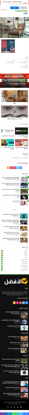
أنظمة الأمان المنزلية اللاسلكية (13, 326)
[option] (14, 80)
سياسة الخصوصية (14, 403)
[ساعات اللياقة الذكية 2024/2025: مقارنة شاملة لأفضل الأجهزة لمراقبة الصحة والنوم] (24, 366)
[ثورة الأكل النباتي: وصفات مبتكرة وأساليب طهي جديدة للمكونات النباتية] (24, 240)
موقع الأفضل (23, 402)
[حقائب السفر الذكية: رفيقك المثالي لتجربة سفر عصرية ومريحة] (24, 216)
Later (24, 7)
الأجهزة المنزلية (24, 265)
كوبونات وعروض (18, 10)
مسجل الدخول (20, 157)
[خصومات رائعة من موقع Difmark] (21, 131)
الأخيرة (14, 210)
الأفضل (25, 251)
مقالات (25, 255)
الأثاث (27, 60)
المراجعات (25, 253)
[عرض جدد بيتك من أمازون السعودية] (7, 142)
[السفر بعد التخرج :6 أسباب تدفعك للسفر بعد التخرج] (24, 197)
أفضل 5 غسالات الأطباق (15, 342)
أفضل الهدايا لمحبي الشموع (14, 348)
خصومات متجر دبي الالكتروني (8, 135)
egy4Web (5, 402)
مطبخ (26, 257)
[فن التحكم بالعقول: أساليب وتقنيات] (24, 389)
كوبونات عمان (24, 10)
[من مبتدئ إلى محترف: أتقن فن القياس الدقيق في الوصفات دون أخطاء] (24, 234)
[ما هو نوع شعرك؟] (24, 202)
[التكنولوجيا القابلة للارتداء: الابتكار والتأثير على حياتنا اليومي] (24, 321)
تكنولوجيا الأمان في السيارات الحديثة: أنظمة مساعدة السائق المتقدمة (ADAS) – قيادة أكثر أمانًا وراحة (10, 222)
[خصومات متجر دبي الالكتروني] (7, 131)
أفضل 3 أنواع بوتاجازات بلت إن (14, 336)
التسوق (26, 65)
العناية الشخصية (24, 270)
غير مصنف (25, 268)
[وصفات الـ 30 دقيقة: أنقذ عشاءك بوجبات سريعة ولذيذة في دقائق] (24, 228)
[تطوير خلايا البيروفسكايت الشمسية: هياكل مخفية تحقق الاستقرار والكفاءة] (24, 395)
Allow (18, 7)
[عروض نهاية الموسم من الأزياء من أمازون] (21, 142)
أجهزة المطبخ (24, 261)
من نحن (19, 403)
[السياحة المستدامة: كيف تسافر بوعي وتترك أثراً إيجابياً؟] (24, 191)
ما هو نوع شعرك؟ (15, 201)
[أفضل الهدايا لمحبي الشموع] (24, 350)
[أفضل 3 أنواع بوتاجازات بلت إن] (24, 338)
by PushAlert (3, 8)
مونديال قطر (24, 263)
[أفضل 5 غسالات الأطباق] (24, 344)
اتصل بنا (9, 403)
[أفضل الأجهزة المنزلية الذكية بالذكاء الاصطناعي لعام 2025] (24, 315)
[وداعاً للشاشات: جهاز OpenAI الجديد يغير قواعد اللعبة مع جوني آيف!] (24, 372)
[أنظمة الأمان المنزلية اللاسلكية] (24, 327)
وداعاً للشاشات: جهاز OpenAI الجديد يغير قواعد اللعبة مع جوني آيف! (11, 371)
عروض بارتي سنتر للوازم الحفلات (18, 83)
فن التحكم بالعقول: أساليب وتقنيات (13, 387)
